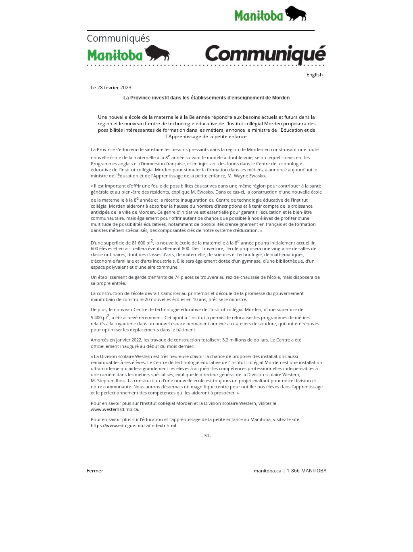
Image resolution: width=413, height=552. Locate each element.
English (315, 74)
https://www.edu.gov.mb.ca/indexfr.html (133, 425)
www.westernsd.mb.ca (114, 409)
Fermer (95, 470)
